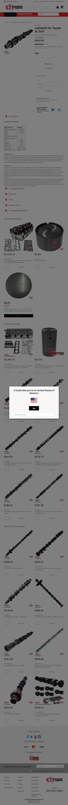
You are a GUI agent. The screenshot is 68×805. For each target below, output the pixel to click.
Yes (34, 408)
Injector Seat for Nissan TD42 (11, 798)
